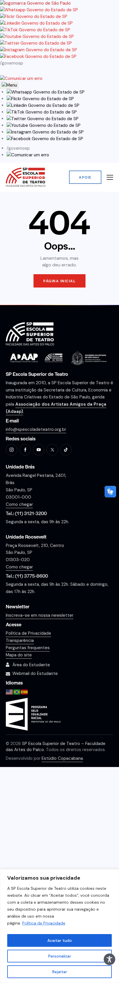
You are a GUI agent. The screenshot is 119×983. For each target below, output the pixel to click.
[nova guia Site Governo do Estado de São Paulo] (35, 3)
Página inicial (59, 280)
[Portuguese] (17, 691)
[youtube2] (38, 449)
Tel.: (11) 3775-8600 (27, 575)
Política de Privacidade (43, 923)
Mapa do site (19, 655)
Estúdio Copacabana (62, 758)
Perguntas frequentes (28, 648)
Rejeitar (59, 971)
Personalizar (59, 956)
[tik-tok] (66, 449)
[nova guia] (21, 78)
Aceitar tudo (59, 940)
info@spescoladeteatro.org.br (36, 429)
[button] (46, 92)
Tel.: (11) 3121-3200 (26, 513)
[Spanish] (24, 691)
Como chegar (19, 504)
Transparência (20, 640)
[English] (9, 691)
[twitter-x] (52, 449)
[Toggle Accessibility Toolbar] (109, 959)
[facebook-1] (25, 449)
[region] (59, 926)
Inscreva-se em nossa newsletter (39, 615)
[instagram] (11, 449)
